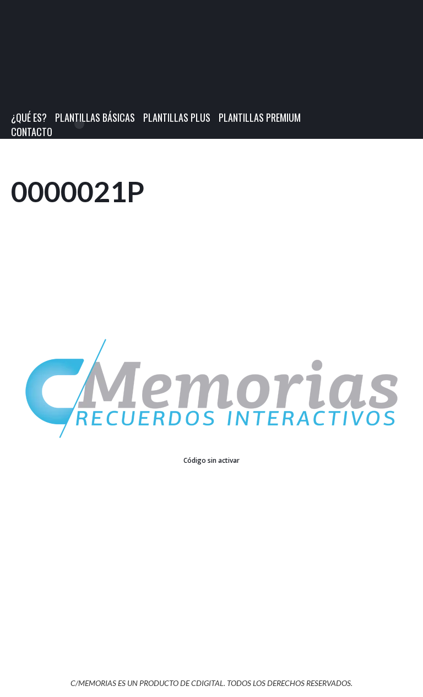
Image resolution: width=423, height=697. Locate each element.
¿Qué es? (29, 117)
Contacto (31, 132)
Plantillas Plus (176, 117)
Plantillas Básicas (95, 117)
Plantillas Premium (260, 117)
